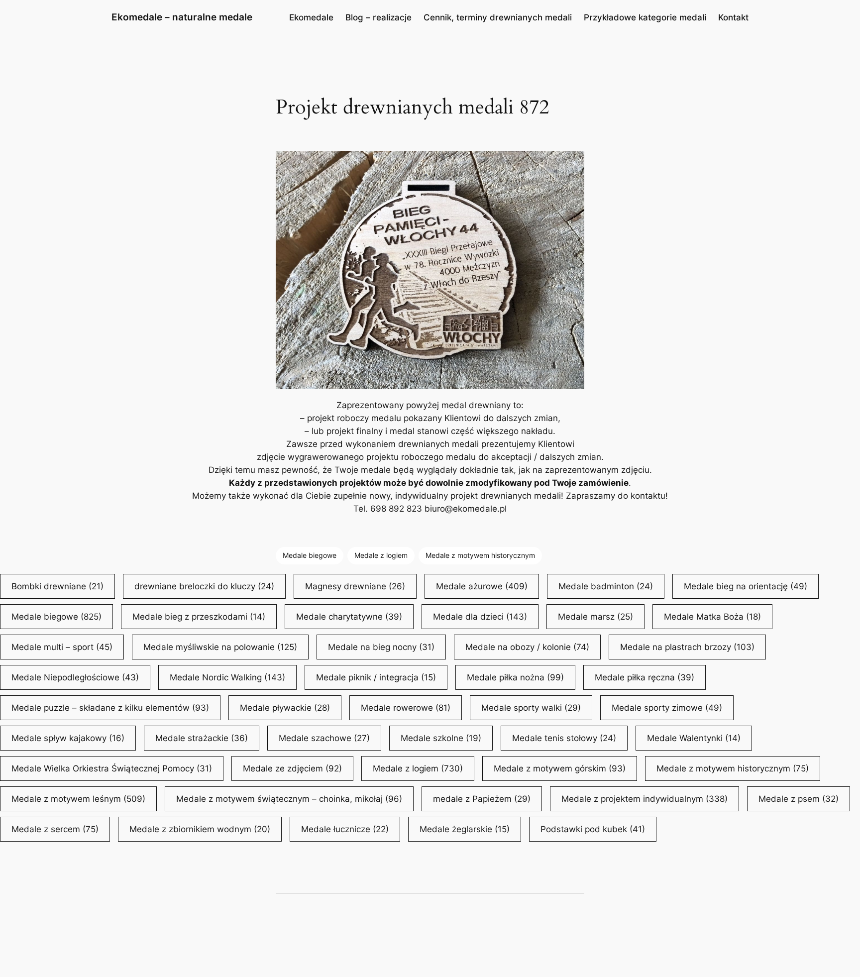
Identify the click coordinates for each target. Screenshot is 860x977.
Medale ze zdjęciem (292, 768)
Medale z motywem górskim (560, 768)
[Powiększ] (571, 164)
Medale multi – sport (61, 647)
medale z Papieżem (482, 799)
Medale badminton (605, 586)
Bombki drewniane (57, 586)
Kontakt (733, 17)
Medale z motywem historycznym (480, 555)
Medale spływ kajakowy (67, 738)
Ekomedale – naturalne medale (181, 17)
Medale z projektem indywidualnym (644, 799)
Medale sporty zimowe (667, 708)
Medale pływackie (285, 708)
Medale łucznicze (345, 829)
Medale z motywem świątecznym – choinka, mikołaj (289, 799)
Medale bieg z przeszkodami (198, 617)
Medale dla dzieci (480, 617)
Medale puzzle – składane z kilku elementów (110, 708)
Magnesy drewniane (355, 586)
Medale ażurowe (482, 586)
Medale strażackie (201, 738)
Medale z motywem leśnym (78, 799)
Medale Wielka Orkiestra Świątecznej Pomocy (111, 768)
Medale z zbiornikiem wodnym (199, 829)
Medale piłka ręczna (644, 677)
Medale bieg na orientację (745, 586)
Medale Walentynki (694, 738)
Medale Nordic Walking (227, 677)
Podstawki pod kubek (592, 829)
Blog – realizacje (378, 17)
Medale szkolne (441, 738)
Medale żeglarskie (465, 829)
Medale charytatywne (349, 617)
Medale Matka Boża (712, 617)
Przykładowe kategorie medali (645, 17)
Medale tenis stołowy (564, 738)
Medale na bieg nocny (381, 647)
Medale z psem (798, 799)
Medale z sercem (55, 829)
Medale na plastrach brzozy (687, 647)
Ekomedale (311, 17)
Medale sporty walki (531, 708)
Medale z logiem (381, 555)
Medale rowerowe (405, 708)
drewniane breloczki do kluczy (204, 586)
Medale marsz (595, 617)
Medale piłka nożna (515, 677)
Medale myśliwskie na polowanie (220, 647)
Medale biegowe (309, 555)
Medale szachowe (324, 738)
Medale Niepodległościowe (75, 677)
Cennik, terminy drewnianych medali (498, 17)
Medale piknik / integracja (376, 677)
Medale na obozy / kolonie (527, 647)
